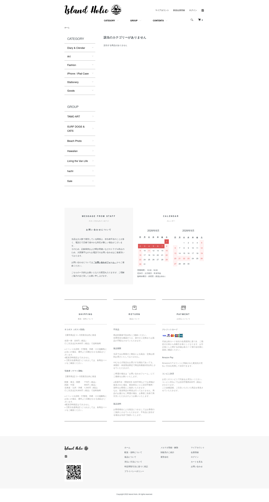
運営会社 (164, 456)
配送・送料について (133, 452)
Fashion (71, 65)
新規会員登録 (179, 10)
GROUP (133, 20)
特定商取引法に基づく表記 (136, 466)
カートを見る (197, 461)
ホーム (66, 27)
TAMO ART (73, 116)
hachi (70, 171)
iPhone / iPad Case (78, 73)
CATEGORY (109, 20)
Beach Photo (74, 141)
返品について (130, 456)
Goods (71, 90)
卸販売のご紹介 (167, 452)
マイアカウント (162, 10)
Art (69, 56)
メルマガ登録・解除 (169, 447)
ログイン (193, 10)
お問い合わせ (197, 466)
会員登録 (195, 452)
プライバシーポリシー (134, 471)
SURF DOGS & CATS (76, 129)
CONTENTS (158, 20)
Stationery (73, 82)
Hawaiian (72, 151)
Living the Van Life (77, 161)
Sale (69, 181)
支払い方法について (133, 461)
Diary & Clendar (76, 48)
